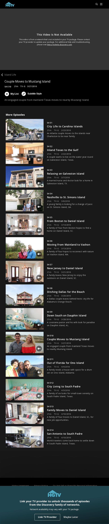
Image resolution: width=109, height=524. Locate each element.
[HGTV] (10, 4)
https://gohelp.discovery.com (59, 44)
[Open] (101, 4)
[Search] (95, 4)
